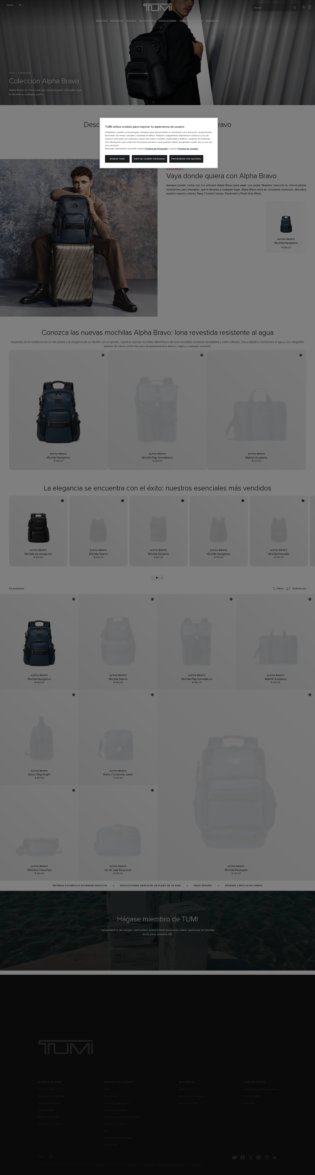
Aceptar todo (117, 159)
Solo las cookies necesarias (149, 159)
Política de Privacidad (156, 149)
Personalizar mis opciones (186, 159)
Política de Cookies (188, 149)
